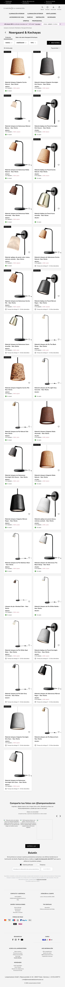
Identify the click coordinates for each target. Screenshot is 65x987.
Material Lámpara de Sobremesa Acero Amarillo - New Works (17, 345)
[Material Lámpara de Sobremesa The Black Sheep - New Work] (47, 552)
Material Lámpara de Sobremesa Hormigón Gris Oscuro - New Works (16, 476)
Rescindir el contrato (17, 912)
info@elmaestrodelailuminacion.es (18, 898)
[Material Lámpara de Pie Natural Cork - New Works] (47, 727)
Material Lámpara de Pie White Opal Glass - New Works (16, 651)
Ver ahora (37, 24)
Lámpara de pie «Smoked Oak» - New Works (16, 607)
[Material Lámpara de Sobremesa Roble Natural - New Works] (18, 160)
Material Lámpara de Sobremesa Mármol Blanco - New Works (17, 127)
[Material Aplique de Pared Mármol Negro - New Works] (47, 291)
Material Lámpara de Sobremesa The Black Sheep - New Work (46, 563)
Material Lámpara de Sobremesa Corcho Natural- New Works (47, 258)
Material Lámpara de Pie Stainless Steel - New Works (17, 563)
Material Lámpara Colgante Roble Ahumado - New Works (45, 432)
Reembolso (17, 910)
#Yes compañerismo (47, 951)
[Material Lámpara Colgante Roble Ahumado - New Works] (47, 421)
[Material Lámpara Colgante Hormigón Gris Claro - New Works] (18, 727)
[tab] (9, 43)
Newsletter (47, 907)
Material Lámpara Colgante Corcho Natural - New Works (16, 83)
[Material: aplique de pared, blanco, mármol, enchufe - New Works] (47, 509)
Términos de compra (17, 953)
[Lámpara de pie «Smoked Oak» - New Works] (18, 596)
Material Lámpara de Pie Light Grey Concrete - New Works (46, 389)
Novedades (51, 17)
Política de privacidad (41, 879)
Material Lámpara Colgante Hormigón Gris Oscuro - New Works (46, 83)
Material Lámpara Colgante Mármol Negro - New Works (16, 520)
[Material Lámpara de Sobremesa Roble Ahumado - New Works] (18, 203)
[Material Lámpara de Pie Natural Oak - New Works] (18, 421)
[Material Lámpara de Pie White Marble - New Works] (47, 596)
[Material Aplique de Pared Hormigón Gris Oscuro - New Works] (47, 116)
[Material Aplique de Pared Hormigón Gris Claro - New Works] (47, 640)
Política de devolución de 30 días (47, 909)
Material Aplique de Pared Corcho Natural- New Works (45, 171)
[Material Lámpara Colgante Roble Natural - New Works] (47, 465)
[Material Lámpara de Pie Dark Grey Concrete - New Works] (18, 683)
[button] (29, 77)
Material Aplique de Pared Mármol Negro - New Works (45, 302)
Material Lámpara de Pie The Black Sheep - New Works (45, 345)
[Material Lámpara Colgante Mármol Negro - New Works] (18, 509)
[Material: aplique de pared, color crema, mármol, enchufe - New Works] (18, 247)
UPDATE (50, 24)
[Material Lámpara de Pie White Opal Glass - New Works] (18, 640)
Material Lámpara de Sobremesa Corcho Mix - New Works (17, 302)
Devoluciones (18, 909)
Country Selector (18, 957)
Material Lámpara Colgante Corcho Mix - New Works (17, 389)
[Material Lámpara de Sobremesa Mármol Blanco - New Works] (18, 116)
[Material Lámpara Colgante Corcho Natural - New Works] (18, 72)
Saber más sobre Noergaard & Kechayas (26, 37)
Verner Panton (18, 967)
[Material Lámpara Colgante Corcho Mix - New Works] (18, 378)
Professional (37, 21)
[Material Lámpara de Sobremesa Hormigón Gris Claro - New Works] (18, 770)
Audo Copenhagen (18, 965)
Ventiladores (51, 13)
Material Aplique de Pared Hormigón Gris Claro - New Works (46, 651)
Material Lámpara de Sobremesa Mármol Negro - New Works (47, 694)
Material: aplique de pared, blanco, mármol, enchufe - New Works (45, 520)
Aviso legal (17, 956)
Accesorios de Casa (17, 970)
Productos (8, 37)
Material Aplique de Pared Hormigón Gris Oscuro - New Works (46, 127)
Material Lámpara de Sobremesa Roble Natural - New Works (17, 171)
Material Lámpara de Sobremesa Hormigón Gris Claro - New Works (15, 781)
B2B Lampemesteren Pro (47, 954)
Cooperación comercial (47, 956)
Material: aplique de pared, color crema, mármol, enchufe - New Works (17, 258)
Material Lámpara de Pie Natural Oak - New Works (17, 432)
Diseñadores (18, 27)
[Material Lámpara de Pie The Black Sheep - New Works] (47, 334)
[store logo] (14, 8)
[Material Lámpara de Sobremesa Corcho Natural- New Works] (47, 247)
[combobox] (42, 8)
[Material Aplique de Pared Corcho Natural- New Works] (47, 160)
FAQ (18, 899)
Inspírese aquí (31, 846)
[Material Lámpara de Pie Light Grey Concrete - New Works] (47, 378)
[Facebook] (12, 939)
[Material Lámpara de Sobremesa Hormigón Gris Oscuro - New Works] (18, 465)
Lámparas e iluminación (9, 27)
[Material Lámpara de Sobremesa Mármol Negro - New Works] (47, 683)
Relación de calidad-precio (18, 968)
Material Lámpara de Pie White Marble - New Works (47, 607)
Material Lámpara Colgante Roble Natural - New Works (45, 476)
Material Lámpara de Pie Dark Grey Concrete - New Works (16, 694)
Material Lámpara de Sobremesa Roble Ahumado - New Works (17, 214)
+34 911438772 (17, 896)
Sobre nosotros (17, 951)
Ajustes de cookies (47, 953)
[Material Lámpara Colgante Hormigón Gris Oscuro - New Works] (47, 72)
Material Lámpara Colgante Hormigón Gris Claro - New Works (17, 738)
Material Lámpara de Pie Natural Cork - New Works (47, 738)
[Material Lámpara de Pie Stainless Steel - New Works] (18, 552)
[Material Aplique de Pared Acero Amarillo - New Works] (47, 203)
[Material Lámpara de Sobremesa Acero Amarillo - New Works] (18, 334)
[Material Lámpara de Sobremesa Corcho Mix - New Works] (18, 291)
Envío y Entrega (17, 907)
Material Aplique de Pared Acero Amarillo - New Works (45, 214)
